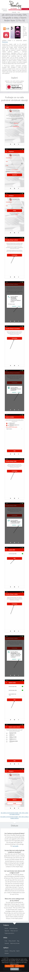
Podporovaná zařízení (9, 933)
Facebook (7, 943)
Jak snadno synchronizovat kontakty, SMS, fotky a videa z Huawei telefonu (14, 817)
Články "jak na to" (14, 930)
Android (6, 951)
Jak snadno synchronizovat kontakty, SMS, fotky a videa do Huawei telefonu (14, 813)
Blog (18, 940)
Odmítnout (19, 966)
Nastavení (14, 969)
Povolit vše (9, 966)
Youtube (17, 943)
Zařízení (5, 10)
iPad (14, 951)
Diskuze (14, 12)
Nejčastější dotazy (13, 928)
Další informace (14, 964)
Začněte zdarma (23, 9)
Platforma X (12, 943)
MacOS (17, 951)
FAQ (19, 12)
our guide (15, 846)
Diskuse (6, 928)
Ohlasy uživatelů (12, 940)
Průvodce (4, 9)
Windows (7, 953)
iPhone (11, 951)
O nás (6, 940)
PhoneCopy (5, 42)
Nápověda (7, 930)
